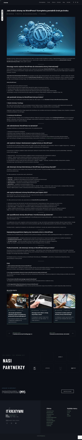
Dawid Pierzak (11, 14)
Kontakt (68, 2)
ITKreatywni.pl (42, 435)
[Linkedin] (15, 423)
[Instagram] (11, 423)
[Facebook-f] (7, 423)
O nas (48, 2)
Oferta (53, 2)
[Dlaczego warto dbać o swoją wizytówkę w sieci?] (41, 301)
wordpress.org (49, 138)
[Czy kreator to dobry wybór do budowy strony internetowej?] (64, 301)
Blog (64, 2)
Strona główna (42, 2)
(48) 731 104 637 (12, 415)
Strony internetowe (28, 14)
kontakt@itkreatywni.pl (13, 414)
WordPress (35, 14)
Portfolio (59, 2)
